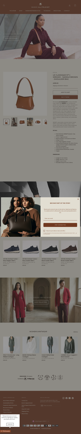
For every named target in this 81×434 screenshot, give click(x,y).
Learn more (10, 424)
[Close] (78, 199)
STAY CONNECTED (60, 225)
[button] (12, 431)
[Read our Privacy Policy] (76, 233)
